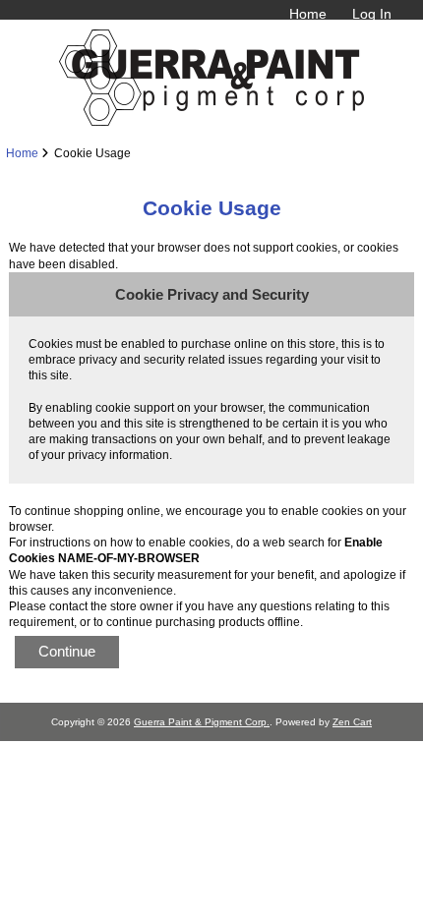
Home (308, 14)
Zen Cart (352, 721)
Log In (372, 14)
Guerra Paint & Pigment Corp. (202, 721)
